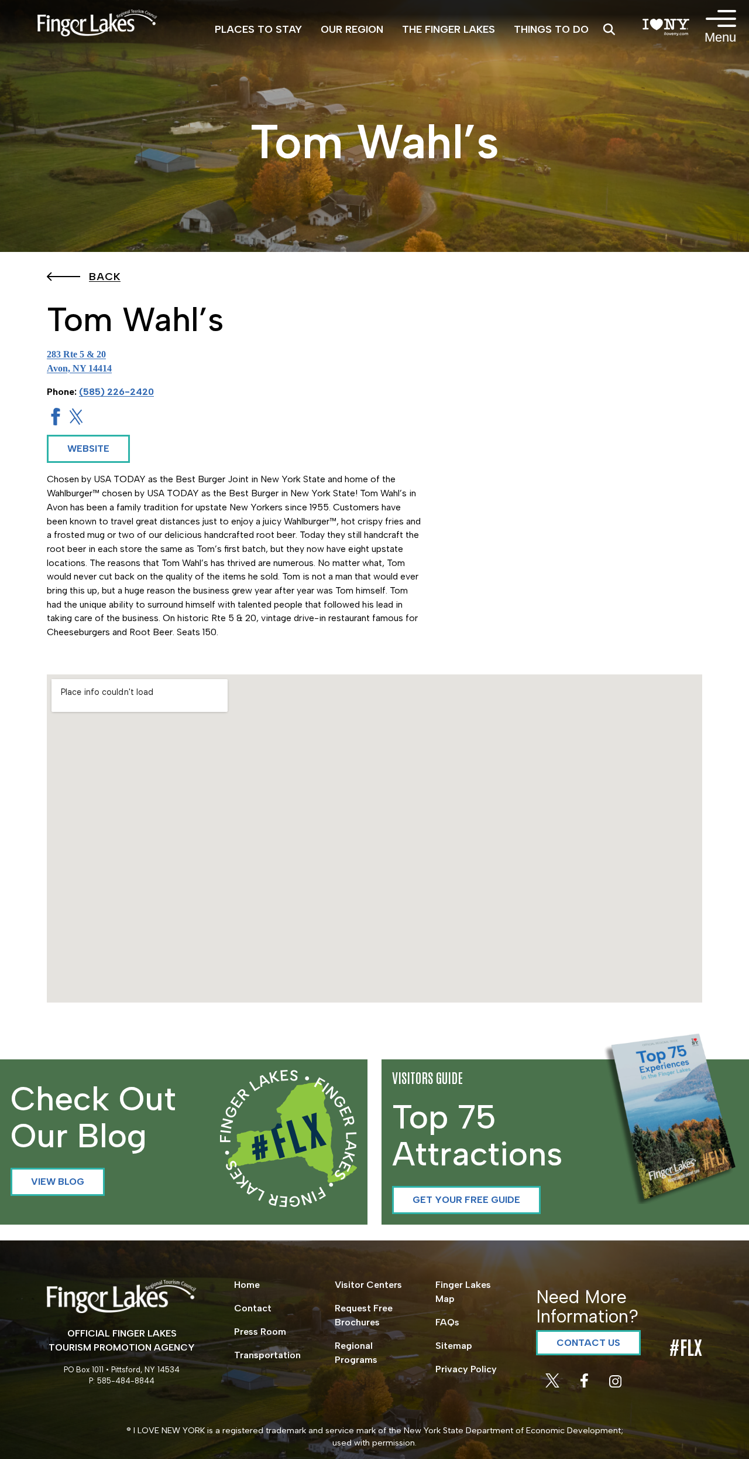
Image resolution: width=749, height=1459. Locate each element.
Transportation (267, 1355)
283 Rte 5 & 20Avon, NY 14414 (79, 361)
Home (247, 1284)
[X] (553, 1384)
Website (88, 448)
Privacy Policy (466, 1369)
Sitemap (453, 1345)
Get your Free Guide (466, 1199)
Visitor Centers (368, 1284)
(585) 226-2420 (116, 391)
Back (105, 276)
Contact (253, 1308)
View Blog (57, 1181)
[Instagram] (615, 1384)
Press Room (260, 1331)
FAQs (447, 1322)
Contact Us (588, 1342)
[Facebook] (585, 1384)
